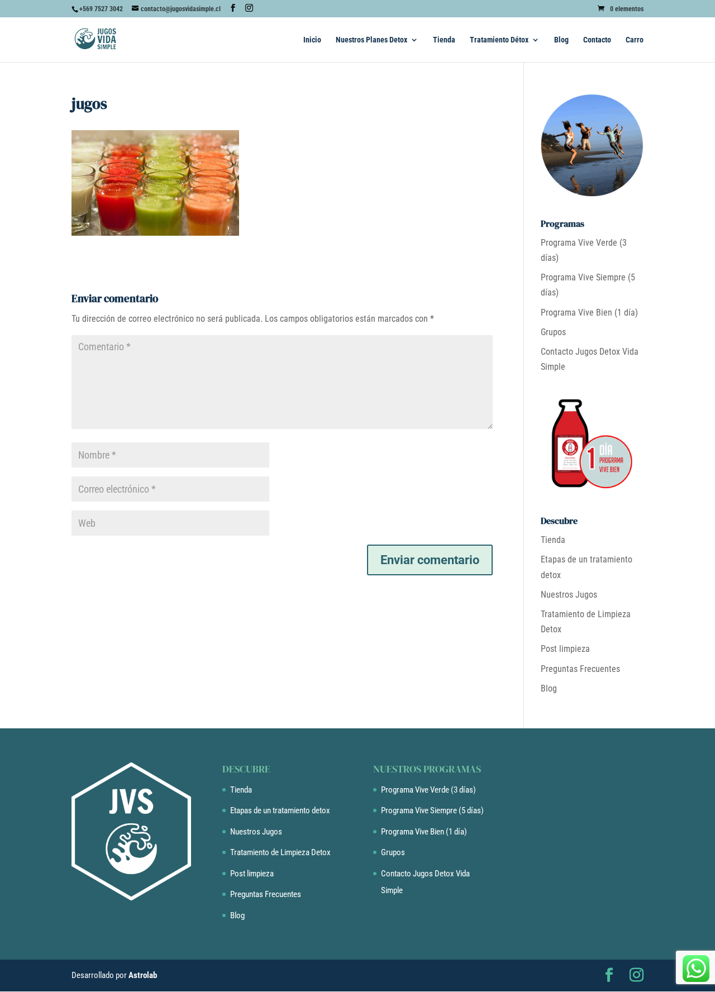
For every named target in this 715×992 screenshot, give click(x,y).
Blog (561, 40)
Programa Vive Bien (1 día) (589, 312)
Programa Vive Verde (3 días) (428, 790)
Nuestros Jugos (569, 594)
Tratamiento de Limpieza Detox (280, 852)
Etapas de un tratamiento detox (280, 810)
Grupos (553, 332)
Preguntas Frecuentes (580, 669)
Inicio (312, 40)
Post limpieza (565, 648)
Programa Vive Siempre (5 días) (432, 810)
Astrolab (142, 975)
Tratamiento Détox (499, 40)
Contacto (597, 40)
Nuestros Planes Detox (371, 40)
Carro (635, 40)
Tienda (444, 40)
